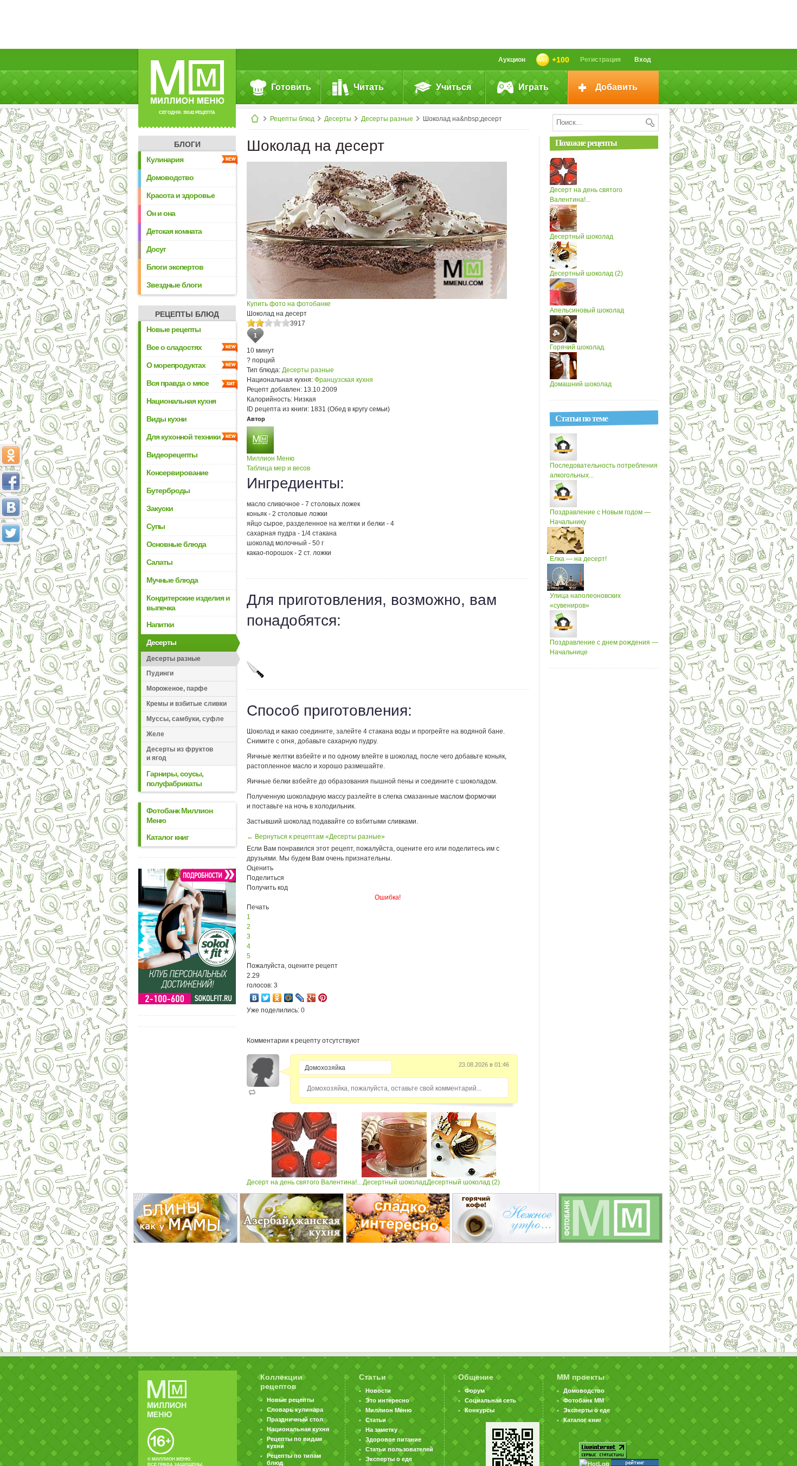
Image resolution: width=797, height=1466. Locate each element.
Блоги (187, 144)
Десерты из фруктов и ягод (179, 753)
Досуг (156, 249)
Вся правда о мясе (177, 383)
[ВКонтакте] (254, 998)
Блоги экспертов (174, 267)
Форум (475, 1390)
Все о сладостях (174, 347)
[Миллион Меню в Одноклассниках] (11, 455)
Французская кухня (343, 380)
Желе (155, 734)
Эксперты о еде (388, 1459)
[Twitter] (266, 998)
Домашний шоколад (581, 384)
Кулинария (164, 159)
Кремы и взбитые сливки (186, 703)
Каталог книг (167, 837)
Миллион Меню (270, 458)
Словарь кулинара (295, 1409)
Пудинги (159, 673)
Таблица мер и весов (278, 468)
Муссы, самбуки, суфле (185, 719)
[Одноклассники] (277, 998)
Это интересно (387, 1400)
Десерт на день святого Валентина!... (304, 1182)
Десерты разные (387, 119)
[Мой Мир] (288, 998)
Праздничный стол (295, 1419)
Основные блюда (176, 544)
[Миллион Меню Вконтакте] (11, 507)
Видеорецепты (171, 454)
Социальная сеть (490, 1400)
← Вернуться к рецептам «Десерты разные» (316, 836)
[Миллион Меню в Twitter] (11, 533)
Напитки (160, 624)
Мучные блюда (172, 580)
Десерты (337, 119)
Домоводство (170, 177)
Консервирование (177, 472)
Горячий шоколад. (578, 347)
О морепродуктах (175, 365)
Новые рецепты (173, 329)
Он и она (160, 213)
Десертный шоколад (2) (463, 1182)
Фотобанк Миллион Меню (179, 815)
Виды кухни (166, 419)
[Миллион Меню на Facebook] (11, 481)
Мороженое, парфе (177, 688)
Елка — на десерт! (578, 559)
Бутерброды (168, 490)
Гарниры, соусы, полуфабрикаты (174, 778)
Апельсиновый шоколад (587, 310)
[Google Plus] (311, 998)
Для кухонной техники (183, 436)
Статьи (375, 1420)
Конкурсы (479, 1410)
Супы (155, 526)
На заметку (381, 1429)
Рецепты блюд (292, 119)
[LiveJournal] (300, 998)
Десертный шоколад (394, 1182)
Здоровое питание (393, 1439)
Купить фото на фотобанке (289, 304)
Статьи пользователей (399, 1449)
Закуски (159, 508)
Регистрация (600, 59)
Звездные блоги (174, 285)
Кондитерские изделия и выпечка (188, 603)
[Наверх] (11, 581)
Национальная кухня (181, 401)
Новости (378, 1390)
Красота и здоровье (180, 195)
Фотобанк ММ (583, 1400)
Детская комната (174, 231)
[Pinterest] (323, 998)
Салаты (159, 562)
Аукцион (511, 59)
